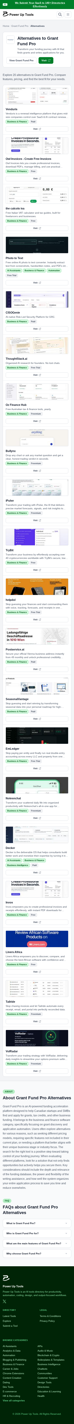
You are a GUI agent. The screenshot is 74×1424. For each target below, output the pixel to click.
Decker (10, 847)
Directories (43, 1387)
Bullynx (11, 451)
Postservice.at (15, 649)
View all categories (14, 1400)
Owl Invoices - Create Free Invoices (28, 158)
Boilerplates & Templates (51, 1359)
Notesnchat (13, 798)
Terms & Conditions (50, 1316)
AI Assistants (13, 270)
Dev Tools (8, 1387)
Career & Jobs (10, 1368)
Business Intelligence (17, 865)
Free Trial (11, 275)
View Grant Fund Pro (21, 60)
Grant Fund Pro (19, 26)
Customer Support (47, 1377)
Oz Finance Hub (16, 404)
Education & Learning (49, 1391)
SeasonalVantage (17, 699)
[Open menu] (68, 14)
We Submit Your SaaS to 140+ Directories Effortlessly (40, 4)
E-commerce (10, 1391)
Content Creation (12, 1377)
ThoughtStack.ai (16, 358)
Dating (6, 1382)
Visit (44, 60)
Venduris (11, 109)
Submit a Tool (10, 1325)
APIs (40, 1346)
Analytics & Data (11, 1350)
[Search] (60, 14)
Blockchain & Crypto (48, 1355)
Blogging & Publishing (14, 1359)
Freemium (36, 414)
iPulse (10, 500)
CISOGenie (13, 312)
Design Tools (44, 1382)
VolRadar (12, 1051)
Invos (9, 902)
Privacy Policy (47, 1321)
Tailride (10, 1001)
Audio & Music (45, 1350)
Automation (54, 270)
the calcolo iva (15, 208)
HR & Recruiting (11, 1396)
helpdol (10, 599)
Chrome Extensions (13, 1373)
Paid (33, 121)
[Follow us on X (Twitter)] (4, 1301)
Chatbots (42, 1368)
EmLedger (12, 748)
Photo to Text (14, 258)
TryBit (9, 550)
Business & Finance (17, 121)
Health (41, 1396)
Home (6, 26)
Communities (45, 1373)
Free (33, 171)
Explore (7, 1321)
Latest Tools (9, 1316)
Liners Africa (14, 952)
